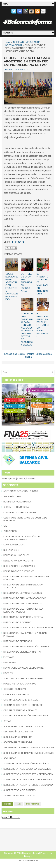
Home (8, 42)
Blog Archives (32, 804)
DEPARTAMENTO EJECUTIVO (18, 571)
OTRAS (7, 721)
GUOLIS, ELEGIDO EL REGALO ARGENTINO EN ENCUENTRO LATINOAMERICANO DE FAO (27, 61)
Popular (7, 804)
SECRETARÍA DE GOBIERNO (18, 731)
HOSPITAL (8, 673)
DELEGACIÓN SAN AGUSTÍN (18, 560)
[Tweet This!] (15, 242)
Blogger (28, 856)
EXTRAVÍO (8, 657)
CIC (5, 526)
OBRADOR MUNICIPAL (14, 689)
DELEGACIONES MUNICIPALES (19, 566)
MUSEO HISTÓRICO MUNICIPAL (19, 683)
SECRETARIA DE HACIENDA (17, 737)
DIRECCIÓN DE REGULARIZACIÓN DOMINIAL (26, 646)
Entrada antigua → (45, 354)
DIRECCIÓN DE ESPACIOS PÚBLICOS (22, 593)
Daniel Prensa (32, 860)
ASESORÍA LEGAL (12, 496)
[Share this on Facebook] (12, 242)
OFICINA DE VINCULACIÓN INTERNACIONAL (26, 715)
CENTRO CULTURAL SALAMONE (20, 512)
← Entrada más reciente (14, 354)
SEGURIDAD (9, 758)
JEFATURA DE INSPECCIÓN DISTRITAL (23, 678)
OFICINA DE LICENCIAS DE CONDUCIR (23, 705)
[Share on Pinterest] (23, 242)
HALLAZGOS (9, 662)
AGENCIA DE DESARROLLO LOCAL (21, 491)
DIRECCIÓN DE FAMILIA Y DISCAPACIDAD (24, 598)
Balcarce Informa (30, 853)
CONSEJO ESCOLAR (14, 544)
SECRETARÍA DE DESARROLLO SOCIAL (23, 726)
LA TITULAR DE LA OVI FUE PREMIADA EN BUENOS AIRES (27, 282)
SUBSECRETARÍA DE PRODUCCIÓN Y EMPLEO (27, 779)
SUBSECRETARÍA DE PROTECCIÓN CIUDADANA (28, 785)
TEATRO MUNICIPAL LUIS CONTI (20, 795)
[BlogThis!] (9, 248)
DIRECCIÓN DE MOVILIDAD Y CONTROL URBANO (28, 627)
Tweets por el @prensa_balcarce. (18, 478)
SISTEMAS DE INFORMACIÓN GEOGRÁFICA (26, 763)
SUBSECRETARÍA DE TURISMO (19, 790)
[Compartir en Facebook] (15, 248)
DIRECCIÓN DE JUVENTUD (17, 622)
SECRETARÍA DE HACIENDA (17, 742)
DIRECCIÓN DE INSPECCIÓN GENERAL (23, 617)
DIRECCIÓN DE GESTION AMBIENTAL (22, 603)
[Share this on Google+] (19, 242)
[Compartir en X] (12, 248)
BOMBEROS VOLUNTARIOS (17, 501)
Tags (18, 804)
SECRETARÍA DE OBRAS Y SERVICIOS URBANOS (28, 753)
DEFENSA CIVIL (11, 550)
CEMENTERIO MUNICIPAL (16, 507)
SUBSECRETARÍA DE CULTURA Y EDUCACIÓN (27, 769)
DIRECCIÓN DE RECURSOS (17, 641)
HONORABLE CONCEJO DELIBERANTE (23, 668)
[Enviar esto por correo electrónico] (6, 248)
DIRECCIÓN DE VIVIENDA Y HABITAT (22, 652)
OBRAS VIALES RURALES (16, 694)
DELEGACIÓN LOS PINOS (16, 555)
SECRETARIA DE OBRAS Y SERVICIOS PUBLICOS (28, 747)
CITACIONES (10, 531)
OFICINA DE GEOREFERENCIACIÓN (21, 699)
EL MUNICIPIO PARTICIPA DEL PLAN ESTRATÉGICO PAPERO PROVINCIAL (43, 325)
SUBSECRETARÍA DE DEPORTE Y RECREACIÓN (28, 774)
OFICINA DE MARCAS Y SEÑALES (20, 710)
